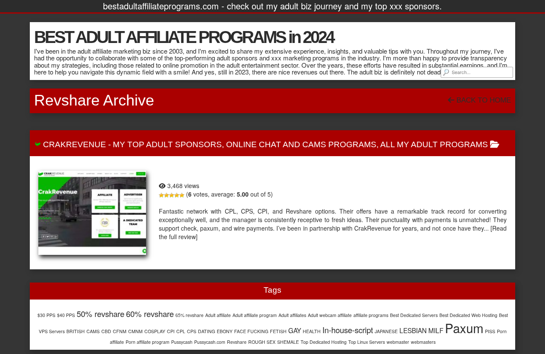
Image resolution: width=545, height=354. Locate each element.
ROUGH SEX (261, 342)
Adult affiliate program (254, 315)
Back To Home (482, 100)
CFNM (119, 331)
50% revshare (100, 313)
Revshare (237, 342)
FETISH (278, 331)
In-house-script (347, 329)
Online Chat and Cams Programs (301, 144)
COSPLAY (154, 331)
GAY (294, 330)
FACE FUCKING (251, 331)
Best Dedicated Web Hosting (468, 315)
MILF (435, 330)
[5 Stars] (181, 195)
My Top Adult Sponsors (167, 144)
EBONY (224, 331)
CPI (171, 331)
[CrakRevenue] (92, 213)
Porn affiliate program (147, 342)
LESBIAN (413, 330)
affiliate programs (370, 315)
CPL (180, 331)
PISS (490, 331)
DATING (206, 331)
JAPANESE (386, 331)
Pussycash (181, 342)
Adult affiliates (292, 315)
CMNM (135, 331)
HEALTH (312, 331)
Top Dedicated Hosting (324, 342)
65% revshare (189, 315)
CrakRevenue (74, 144)
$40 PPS (66, 315)
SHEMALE (288, 342)
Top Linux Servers (366, 342)
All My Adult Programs (434, 144)
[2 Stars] (166, 195)
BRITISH (75, 331)
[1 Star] (161, 195)
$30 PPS (46, 315)
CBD (106, 331)
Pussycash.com (209, 342)
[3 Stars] (171, 195)
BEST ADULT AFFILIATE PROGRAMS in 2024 (183, 37)
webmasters (423, 342)
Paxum (464, 328)
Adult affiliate (218, 315)
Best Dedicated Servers (414, 315)
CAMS (93, 331)
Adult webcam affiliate (330, 315)
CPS (191, 331)
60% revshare (150, 313)
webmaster (398, 342)
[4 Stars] (176, 195)
